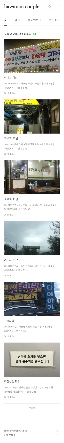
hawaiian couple (21, 6)
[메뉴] (57, 6)
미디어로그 (34, 20)
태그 (17, 20)
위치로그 (54, 20)
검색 (49, 6)
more (32, 407)
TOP (57, 432)
